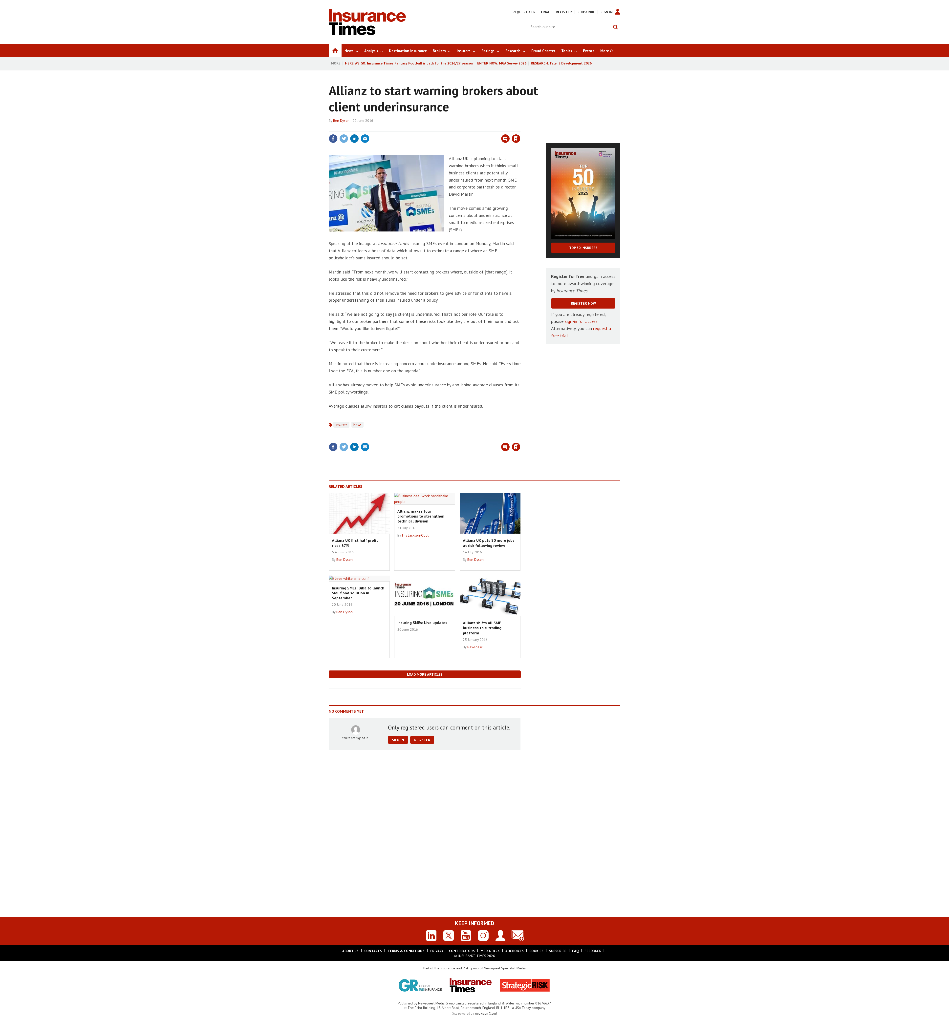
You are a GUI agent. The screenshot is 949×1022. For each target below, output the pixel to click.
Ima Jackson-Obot (415, 535)
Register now (583, 303)
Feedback (592, 951)
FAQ (575, 951)
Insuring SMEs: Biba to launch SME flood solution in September (358, 593)
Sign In (607, 12)
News (357, 424)
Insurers (341, 424)
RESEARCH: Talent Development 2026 (561, 63)
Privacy (436, 951)
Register (564, 12)
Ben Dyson (341, 120)
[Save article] (516, 138)
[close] (520, 128)
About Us (350, 951)
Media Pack (490, 951)
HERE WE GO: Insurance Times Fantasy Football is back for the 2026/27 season (409, 63)
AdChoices (514, 951)
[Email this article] (365, 138)
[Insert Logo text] (367, 33)
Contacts (373, 951)
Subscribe (586, 12)
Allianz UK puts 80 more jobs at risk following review (489, 543)
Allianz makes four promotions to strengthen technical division (420, 516)
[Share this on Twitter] (343, 138)
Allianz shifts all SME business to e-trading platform (482, 627)
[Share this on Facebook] (333, 138)
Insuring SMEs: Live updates (422, 622)
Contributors (462, 951)
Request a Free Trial (531, 12)
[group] (605, 50)
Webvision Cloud (486, 1013)
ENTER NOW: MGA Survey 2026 (501, 63)
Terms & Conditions (406, 951)
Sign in (458, 128)
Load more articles (425, 674)
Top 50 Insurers (583, 248)
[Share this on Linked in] (354, 138)
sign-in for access (581, 321)
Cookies (536, 951)
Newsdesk (475, 647)
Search (615, 27)
